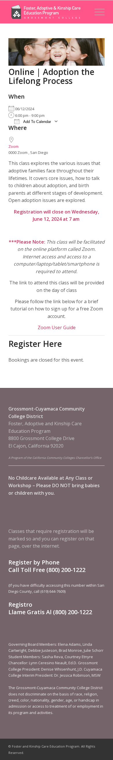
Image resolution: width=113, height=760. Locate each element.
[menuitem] (97, 11)
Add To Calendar (36, 121)
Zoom (13, 146)
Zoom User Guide (57, 327)
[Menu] (97, 11)
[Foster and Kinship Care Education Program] (46, 11)
